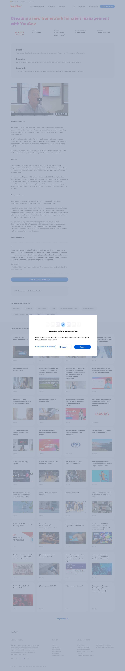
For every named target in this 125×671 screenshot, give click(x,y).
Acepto (82, 347)
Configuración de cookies (45, 347)
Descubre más (52, 339)
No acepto (63, 347)
